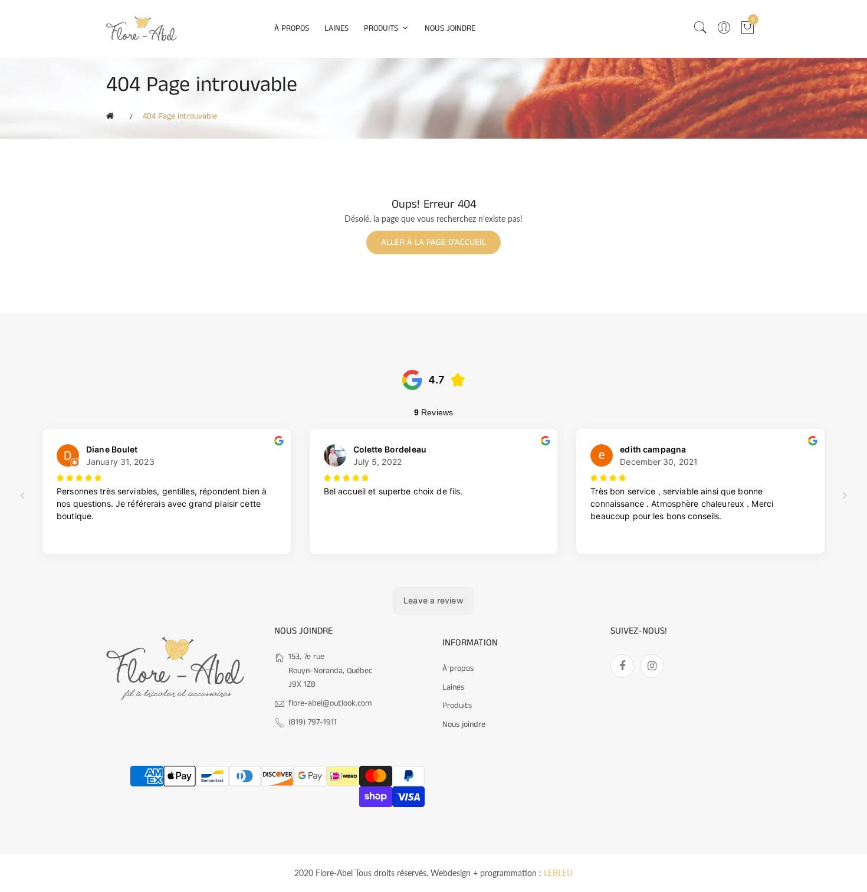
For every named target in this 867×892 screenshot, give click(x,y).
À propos (291, 28)
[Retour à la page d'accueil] (112, 116)
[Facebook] (622, 666)
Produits (382, 28)
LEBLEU (558, 873)
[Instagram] (652, 666)
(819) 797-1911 (312, 722)
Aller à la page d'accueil (433, 242)
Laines (336, 28)
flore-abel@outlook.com (330, 703)
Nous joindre (450, 28)
